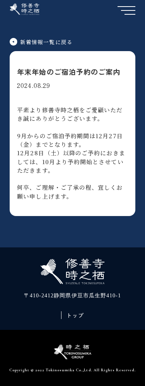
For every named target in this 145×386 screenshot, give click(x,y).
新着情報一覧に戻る (46, 42)
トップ (75, 315)
